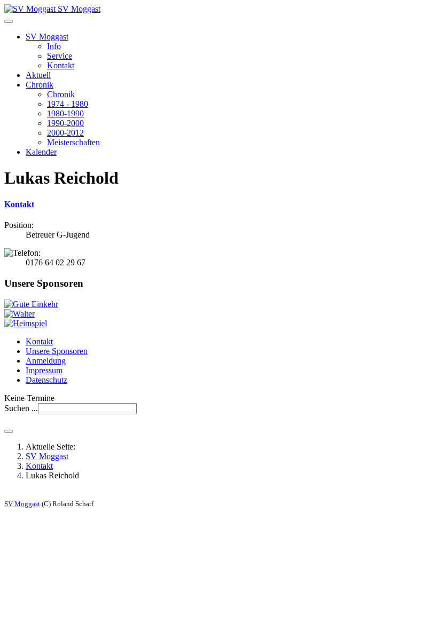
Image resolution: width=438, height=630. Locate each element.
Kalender (41, 151)
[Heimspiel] (25, 323)
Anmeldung (46, 360)
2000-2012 (65, 132)
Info (54, 46)
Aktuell (38, 75)
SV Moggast (47, 36)
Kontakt (60, 65)
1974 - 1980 (67, 103)
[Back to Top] (8, 431)
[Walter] (19, 313)
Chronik (39, 84)
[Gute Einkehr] (31, 304)
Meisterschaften (73, 142)
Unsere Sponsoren (57, 351)
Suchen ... (21, 408)
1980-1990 (65, 113)
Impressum (44, 370)
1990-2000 (65, 123)
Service (59, 55)
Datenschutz (46, 379)
